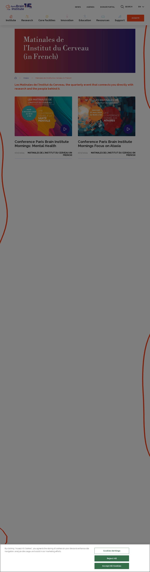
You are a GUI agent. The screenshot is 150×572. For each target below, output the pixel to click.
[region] (75, 558)
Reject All (112, 558)
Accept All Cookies (111, 566)
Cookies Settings (111, 551)
